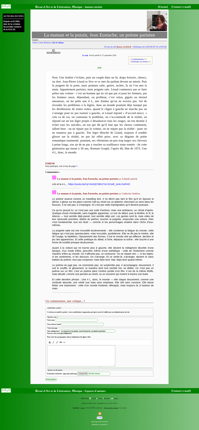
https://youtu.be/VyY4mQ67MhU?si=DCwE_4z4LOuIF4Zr (99, 184)
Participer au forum (141, 61)
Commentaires (139, 59)
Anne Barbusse (44, 43)
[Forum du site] (110, 47)
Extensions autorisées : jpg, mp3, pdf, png (61, 374)
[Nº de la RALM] (160, 47)
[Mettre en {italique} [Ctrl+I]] (53, 342)
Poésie (34, 43)
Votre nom (50, 320)
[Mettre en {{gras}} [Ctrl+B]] (49, 342)
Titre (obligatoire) (53, 331)
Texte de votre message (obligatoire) (59, 333)
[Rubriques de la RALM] (143, 47)
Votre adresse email (54, 324)
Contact (99, 417)
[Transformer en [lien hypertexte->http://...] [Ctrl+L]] (57, 342)
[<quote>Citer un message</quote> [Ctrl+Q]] (61, 342)
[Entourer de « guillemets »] (64, 342)
